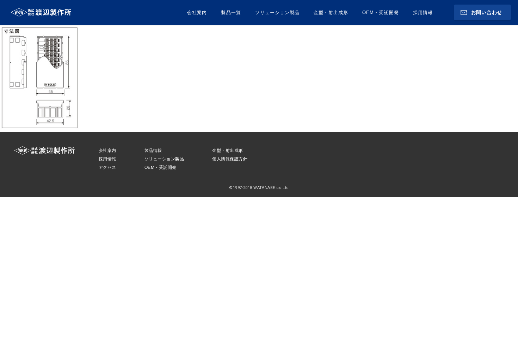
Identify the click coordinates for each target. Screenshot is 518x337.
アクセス (107, 167)
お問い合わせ (486, 12)
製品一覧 (231, 12)
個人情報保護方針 (229, 159)
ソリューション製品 (277, 12)
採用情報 (423, 12)
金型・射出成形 (331, 12)
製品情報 (153, 150)
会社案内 (197, 12)
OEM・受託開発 (380, 12)
